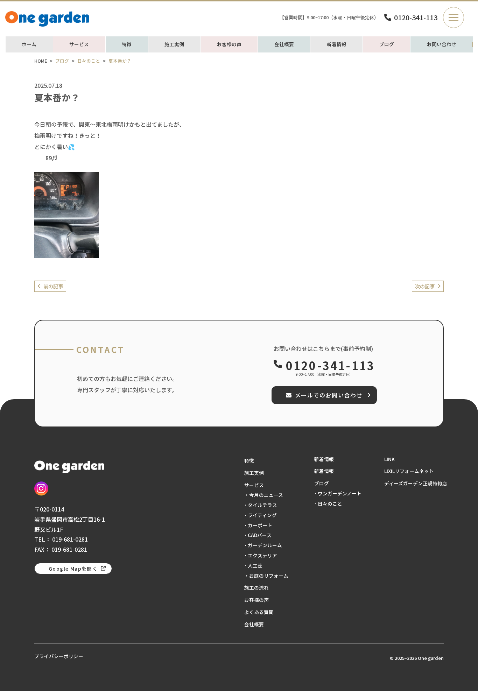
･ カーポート (258, 525)
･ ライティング (260, 515)
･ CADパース (258, 534)
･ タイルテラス (260, 504)
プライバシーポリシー (58, 656)
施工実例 (174, 44)
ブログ (386, 44)
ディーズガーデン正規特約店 (415, 483)
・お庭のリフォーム (266, 575)
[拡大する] (89, 180)
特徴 (127, 44)
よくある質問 (259, 611)
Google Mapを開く (73, 568)
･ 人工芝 (253, 565)
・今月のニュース (263, 494)
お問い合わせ (441, 44)
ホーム (29, 44)
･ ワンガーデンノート (337, 493)
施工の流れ (256, 587)
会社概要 (284, 44)
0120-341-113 (415, 17)
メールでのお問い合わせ (329, 395)
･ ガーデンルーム (263, 545)
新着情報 (336, 44)
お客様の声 (229, 44)
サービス (79, 44)
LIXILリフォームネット (409, 470)
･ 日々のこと (328, 503)
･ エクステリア (260, 555)
